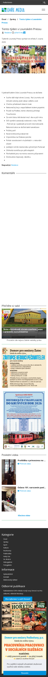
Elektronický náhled (10, 580)
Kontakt (6, 577)
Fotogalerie (7, 565)
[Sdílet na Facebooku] (24, 32)
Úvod (4, 19)
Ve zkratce (7, 559)
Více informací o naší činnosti (17, 599)
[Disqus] (24, 207)
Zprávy (13, 19)
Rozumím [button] (24, 673)
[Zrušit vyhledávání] (44, 2)
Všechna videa (24, 515)
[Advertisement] (24, 81)
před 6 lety (19, 32)
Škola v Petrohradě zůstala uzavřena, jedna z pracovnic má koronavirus (23, 330)
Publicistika (7, 553)
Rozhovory (7, 551)
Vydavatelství (8, 574)
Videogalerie (7, 562)
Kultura (5, 548)
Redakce (8, 32)
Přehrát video (25, 463)
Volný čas (6, 556)
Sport (5, 545)
